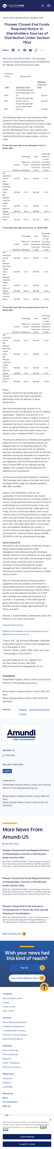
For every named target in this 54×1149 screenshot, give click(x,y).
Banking (23, 709)
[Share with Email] (30, 50)
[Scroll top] (44, 987)
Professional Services (39, 709)
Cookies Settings (27, 1137)
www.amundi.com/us (13, 625)
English (7, 771)
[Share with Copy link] (36, 50)
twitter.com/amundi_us (18, 634)
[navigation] (48, 5)
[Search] (43, 6)
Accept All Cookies (27, 1144)
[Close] (50, 1120)
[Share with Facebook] (25, 50)
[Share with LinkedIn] (13, 50)
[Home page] (13, 6)
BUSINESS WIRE (22, 58)
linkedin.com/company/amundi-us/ (32, 631)
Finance (22, 714)
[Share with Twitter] (19, 50)
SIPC (40, 660)
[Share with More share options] (42, 50)
